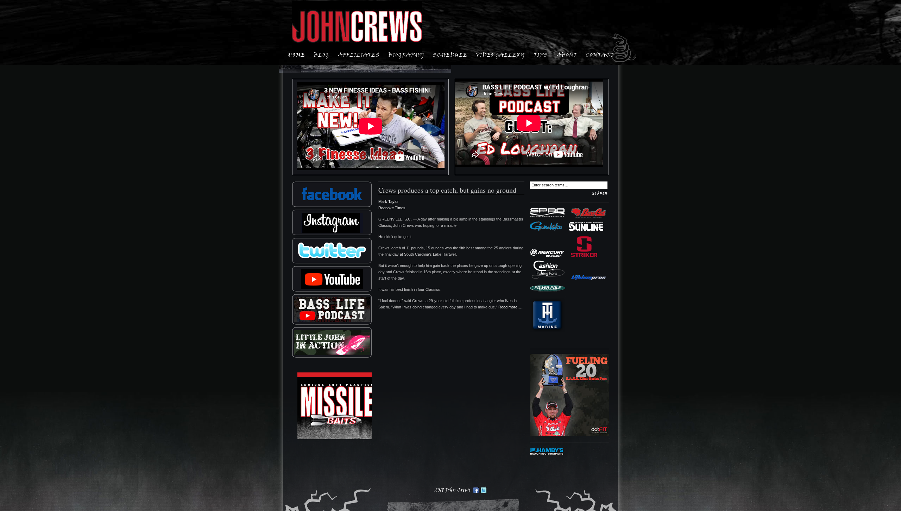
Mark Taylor (388, 201)
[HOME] (296, 54)
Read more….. (510, 307)
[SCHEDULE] (450, 54)
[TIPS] (541, 54)
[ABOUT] (567, 54)
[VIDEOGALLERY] (500, 54)
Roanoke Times (391, 208)
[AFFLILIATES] (359, 54)
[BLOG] (321, 54)
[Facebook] (476, 490)
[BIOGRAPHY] (406, 54)
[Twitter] (483, 490)
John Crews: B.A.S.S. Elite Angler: (357, 27)
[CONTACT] (600, 54)
